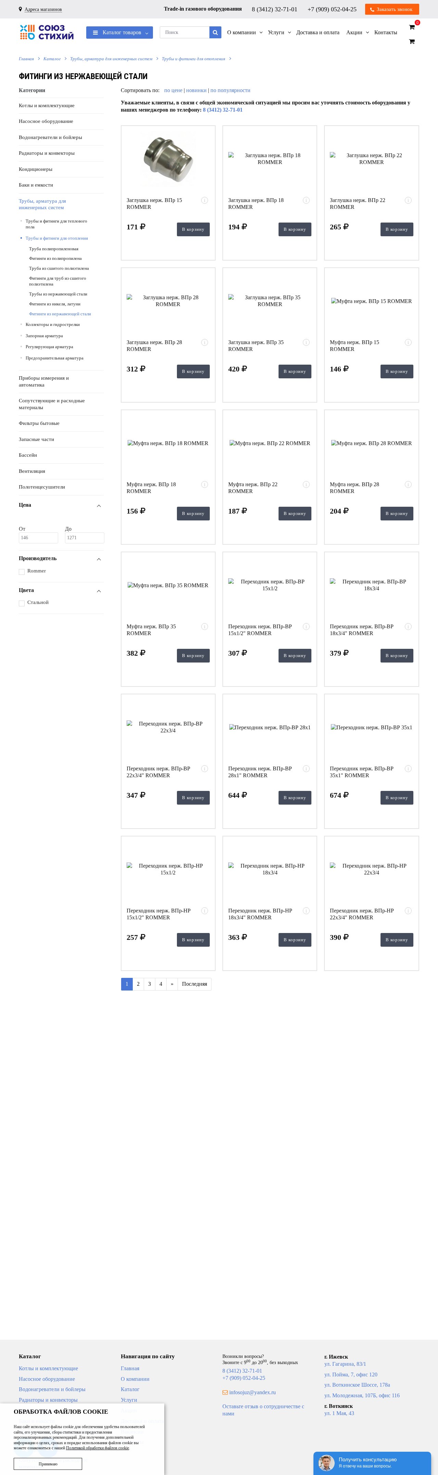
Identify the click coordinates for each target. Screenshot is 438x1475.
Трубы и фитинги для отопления (193, 58)
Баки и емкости (36, 185)
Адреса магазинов (43, 9)
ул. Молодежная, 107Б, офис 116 (362, 1395)
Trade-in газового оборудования (203, 9)
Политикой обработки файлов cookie (97, 1448)
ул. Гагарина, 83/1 (345, 1364)
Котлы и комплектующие (47, 105)
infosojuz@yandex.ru (252, 1392)
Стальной (38, 602)
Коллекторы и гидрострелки (53, 324)
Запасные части (36, 439)
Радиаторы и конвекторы (47, 153)
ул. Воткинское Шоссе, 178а (357, 1385)
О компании (135, 1379)
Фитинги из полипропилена (55, 258)
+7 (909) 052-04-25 (333, 8)
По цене (174, 90)
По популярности (230, 90)
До (68, 529)
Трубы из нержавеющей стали (58, 294)
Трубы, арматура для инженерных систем (111, 58)
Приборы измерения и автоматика (44, 381)
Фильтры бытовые (39, 423)
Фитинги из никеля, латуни (54, 303)
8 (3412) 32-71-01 (275, 8)
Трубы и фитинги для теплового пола (56, 223)
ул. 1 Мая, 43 (339, 1413)
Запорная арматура (44, 335)
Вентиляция (32, 471)
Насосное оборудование (46, 121)
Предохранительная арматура (54, 358)
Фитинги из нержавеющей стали (60, 313)
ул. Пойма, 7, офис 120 (350, 1374)
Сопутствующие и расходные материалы (52, 404)
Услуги (129, 1400)
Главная (26, 58)
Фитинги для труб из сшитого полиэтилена (57, 281)
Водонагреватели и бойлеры (50, 137)
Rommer (36, 570)
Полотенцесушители (42, 487)
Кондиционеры (35, 169)
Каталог (52, 58)
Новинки (196, 90)
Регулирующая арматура (49, 346)
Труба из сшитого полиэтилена (59, 268)
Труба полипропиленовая (53, 248)
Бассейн (28, 455)
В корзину (193, 229)
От (22, 529)
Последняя (194, 984)
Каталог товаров (121, 32)
